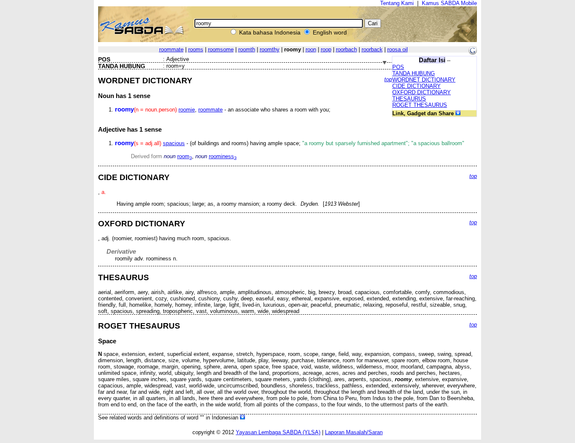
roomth (246, 49)
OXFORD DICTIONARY (421, 92)
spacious (174, 143)
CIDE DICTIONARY (416, 86)
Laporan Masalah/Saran (354, 432)
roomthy (270, 49)
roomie (186, 109)
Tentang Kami (397, 3)
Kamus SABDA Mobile (449, 3)
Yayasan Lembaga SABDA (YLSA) (278, 432)
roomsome (221, 49)
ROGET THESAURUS (419, 105)
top (388, 79)
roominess (223, 156)
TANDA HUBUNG (413, 73)
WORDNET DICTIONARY (423, 80)
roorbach (346, 49)
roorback (372, 49)
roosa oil (397, 49)
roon (311, 49)
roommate (171, 49)
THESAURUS (409, 98)
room (184, 156)
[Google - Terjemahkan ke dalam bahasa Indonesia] (473, 53)
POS (398, 67)
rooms (195, 49)
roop (326, 49)
